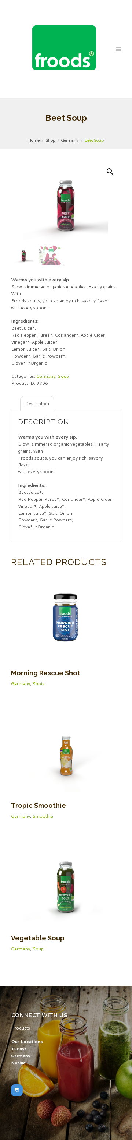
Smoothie (42, 816)
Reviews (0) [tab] (68, 403)
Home (34, 140)
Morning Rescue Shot (45, 673)
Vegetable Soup (38, 938)
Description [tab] (37, 403)
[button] (110, 171)
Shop (50, 140)
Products (20, 1028)
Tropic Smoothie (38, 805)
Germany (69, 140)
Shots (38, 683)
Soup (63, 376)
